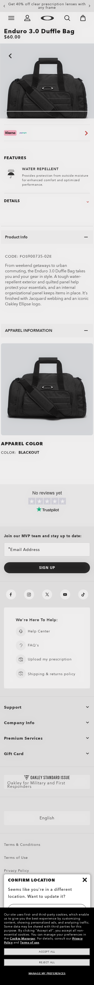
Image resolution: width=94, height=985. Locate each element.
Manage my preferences (47, 973)
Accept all (47, 952)
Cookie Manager (22, 939)
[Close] (84, 879)
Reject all (47, 962)
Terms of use (29, 943)
